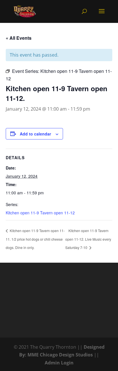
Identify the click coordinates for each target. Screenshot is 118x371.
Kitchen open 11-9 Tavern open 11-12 (40, 213)
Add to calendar (35, 134)
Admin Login (59, 363)
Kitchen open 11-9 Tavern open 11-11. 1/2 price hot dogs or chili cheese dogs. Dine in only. (35, 239)
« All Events (19, 38)
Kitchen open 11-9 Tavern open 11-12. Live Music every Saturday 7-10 (88, 239)
